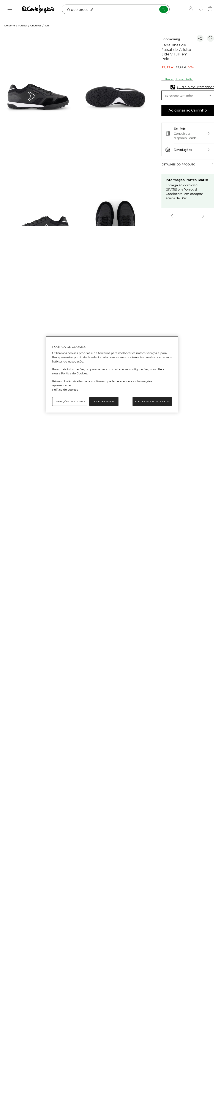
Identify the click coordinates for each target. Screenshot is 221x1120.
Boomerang (170, 39)
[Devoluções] (207, 149)
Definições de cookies (70, 401)
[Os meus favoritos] (201, 9)
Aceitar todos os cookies (152, 401)
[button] (187, 95)
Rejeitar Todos (104, 401)
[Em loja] (207, 133)
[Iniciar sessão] (192, 9)
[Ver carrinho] (210, 9)
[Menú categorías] (10, 9)
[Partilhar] (200, 38)
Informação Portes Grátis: (187, 180)
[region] (112, 374)
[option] (38, 97)
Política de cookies (65, 389)
